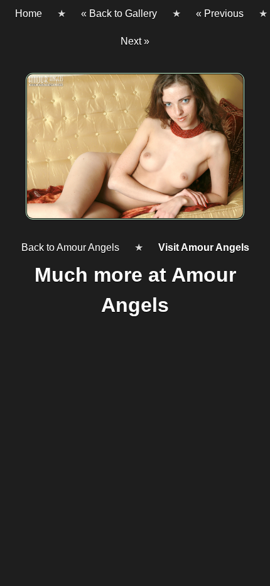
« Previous (220, 13)
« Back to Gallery (119, 13)
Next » (135, 41)
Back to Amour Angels (70, 247)
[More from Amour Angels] (135, 151)
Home (28, 13)
